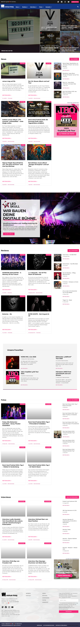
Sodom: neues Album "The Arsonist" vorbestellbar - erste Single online (69, 27)
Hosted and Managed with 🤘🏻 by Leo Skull (11, 625)
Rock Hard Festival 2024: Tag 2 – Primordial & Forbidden (39, 423)
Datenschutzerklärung (64, 607)
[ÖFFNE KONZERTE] (51, 7)
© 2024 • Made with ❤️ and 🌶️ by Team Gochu (12, 623)
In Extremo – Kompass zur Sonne (70, 282)
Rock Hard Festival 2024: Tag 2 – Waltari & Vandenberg (13, 466)
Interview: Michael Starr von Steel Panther (38, 520)
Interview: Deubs (66, 529)
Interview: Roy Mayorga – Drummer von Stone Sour (37, 562)
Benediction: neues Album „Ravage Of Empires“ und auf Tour (38, 164)
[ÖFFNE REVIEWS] (27, 7)
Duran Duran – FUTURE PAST (69, 254)
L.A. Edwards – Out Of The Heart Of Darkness (37, 273)
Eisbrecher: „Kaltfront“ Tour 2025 (63, 357)
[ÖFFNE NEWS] (19, 7)
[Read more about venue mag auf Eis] (20, 31)
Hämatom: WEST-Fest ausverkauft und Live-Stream (63, 373)
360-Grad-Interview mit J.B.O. (70, 510)
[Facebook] (61, 1)
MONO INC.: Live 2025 (28, 357)
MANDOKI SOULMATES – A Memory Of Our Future (11, 273)
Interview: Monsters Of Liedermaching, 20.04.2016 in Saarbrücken (70, 521)
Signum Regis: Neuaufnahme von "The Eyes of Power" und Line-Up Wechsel (70, 49)
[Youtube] (68, 1)
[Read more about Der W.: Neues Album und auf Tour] (50, 20)
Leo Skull (16, 601)
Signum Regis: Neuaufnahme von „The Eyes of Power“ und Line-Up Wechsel (12, 164)
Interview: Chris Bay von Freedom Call (10, 562)
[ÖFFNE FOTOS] (43, 7)
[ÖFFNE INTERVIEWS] (36, 7)
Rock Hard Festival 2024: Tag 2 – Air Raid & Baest (39, 466)
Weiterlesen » (6, 95)
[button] (78, 7)
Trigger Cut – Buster (67, 300)
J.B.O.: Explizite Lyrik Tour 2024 (29, 372)
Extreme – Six (7, 314)
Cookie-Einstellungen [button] (73, 625)
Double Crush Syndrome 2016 (70, 501)
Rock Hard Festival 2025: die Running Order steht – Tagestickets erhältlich (38, 121)
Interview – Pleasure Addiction (70, 538)
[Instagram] (65, 1)
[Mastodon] (58, 1)
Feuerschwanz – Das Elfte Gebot (70, 263)
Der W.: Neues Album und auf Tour (38, 82)
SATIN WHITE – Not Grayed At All (38, 315)
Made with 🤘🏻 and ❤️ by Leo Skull (8, 1)
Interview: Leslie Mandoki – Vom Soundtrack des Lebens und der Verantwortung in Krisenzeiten (12, 521)
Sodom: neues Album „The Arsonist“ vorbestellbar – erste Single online (12, 121)
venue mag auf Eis (6, 50)
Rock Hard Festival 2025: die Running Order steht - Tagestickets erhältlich (49, 49)
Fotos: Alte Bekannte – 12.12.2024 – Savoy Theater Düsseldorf (11, 423)
